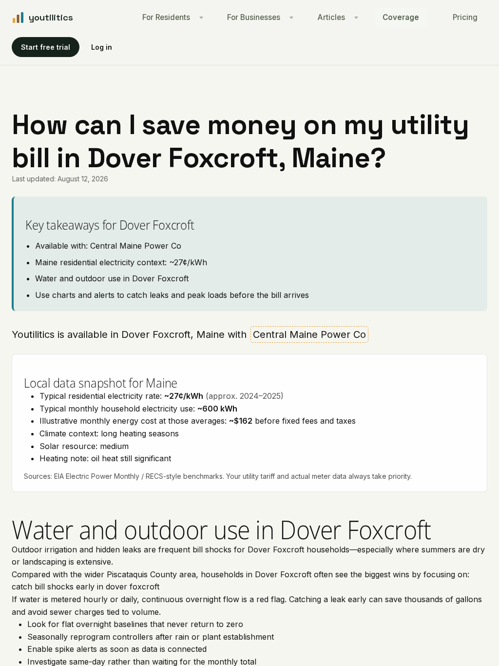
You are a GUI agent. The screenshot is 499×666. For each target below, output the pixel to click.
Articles (331, 17)
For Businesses (253, 17)
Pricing (465, 17)
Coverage (401, 17)
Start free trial (45, 47)
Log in (101, 47)
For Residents (166, 17)
